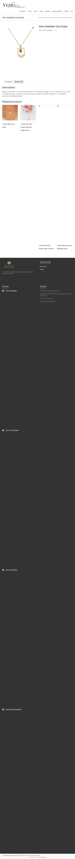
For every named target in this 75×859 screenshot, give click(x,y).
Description (8, 82)
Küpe (41, 11)
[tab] (8, 82)
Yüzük (30, 11)
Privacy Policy (32, 857)
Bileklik (47, 11)
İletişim (66, 11)
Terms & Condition (41, 857)
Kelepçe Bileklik (57, 11)
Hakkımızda (43, 266)
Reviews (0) (18, 82)
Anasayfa (22, 11)
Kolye (35, 11)
